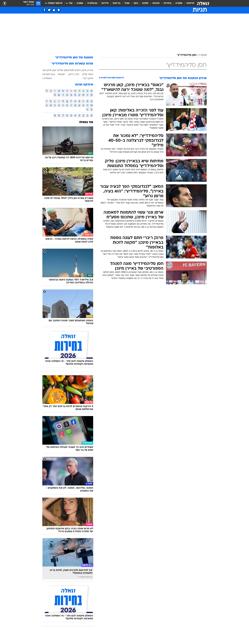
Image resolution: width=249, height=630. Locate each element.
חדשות (190, 3)
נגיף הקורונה (48, 74)
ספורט (178, 3)
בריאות (116, 3)
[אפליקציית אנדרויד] (59, 10)
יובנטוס (61, 74)
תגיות (204, 55)
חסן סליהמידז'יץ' (186, 55)
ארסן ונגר (47, 70)
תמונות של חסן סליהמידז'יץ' (74, 57)
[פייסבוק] (44, 10)
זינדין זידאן (73, 74)
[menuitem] (188, 3)
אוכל (127, 3)
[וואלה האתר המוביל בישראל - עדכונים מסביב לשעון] (203, 3)
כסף (136, 3)
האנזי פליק (87, 74)
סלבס (145, 3)
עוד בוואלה (86, 122)
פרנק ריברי (87, 78)
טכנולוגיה (92, 3)
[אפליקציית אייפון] (54, 10)
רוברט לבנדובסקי (72, 70)
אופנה (80, 3)
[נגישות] (5, 3)
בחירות (167, 3)
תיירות (105, 3)
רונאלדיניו (47, 78)
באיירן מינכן (87, 70)
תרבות (156, 3)
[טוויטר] (49, 10)
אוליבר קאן (57, 70)
